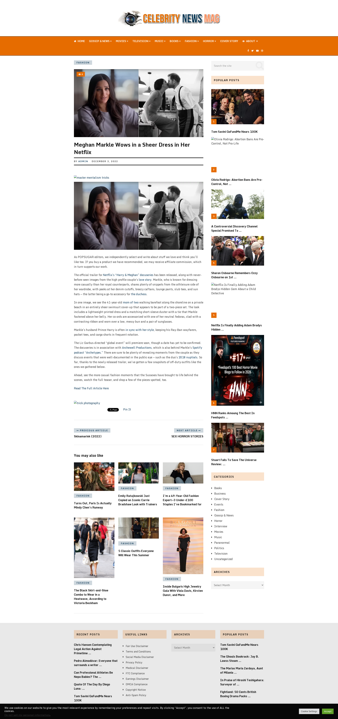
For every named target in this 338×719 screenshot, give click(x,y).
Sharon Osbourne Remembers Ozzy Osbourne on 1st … (234, 275)
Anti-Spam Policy (136, 695)
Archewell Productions (137, 347)
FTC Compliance (135, 673)
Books (174, 41)
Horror (209, 41)
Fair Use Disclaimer (137, 646)
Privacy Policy (134, 662)
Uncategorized (223, 559)
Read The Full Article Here (91, 388)
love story (145, 279)
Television (140, 41)
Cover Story (229, 41)
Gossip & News (99, 41)
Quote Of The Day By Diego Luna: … (92, 686)
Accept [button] (327, 711)
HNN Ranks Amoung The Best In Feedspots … (233, 415)
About (250, 41)
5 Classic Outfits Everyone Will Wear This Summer (136, 553)
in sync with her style (140, 330)
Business (220, 493)
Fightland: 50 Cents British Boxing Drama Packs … (238, 694)
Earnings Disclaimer (137, 679)
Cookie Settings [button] (309, 711)
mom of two (131, 302)
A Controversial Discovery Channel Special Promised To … (234, 228)
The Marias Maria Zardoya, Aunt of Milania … (241, 670)
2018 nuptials (188, 357)
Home (81, 41)
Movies (121, 41)
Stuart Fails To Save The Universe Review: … (233, 462)
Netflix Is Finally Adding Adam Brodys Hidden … (236, 327)
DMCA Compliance (137, 684)
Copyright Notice (136, 690)
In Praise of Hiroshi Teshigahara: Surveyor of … (242, 682)
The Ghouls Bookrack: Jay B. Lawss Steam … (239, 658)
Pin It (127, 409)
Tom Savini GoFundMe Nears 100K (234, 132)
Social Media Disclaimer (140, 657)
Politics (219, 548)
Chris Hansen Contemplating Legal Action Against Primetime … (93, 649)
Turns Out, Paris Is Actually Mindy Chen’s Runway (93, 505)
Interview (220, 526)
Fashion (191, 41)
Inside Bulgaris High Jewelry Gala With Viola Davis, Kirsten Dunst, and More (183, 590)
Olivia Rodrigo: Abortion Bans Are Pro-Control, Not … (236, 182)
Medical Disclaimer (137, 668)
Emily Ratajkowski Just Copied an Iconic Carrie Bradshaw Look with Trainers (137, 500)
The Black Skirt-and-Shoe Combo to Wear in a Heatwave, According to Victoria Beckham (91, 596)
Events (218, 504)
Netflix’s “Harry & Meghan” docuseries (128, 275)
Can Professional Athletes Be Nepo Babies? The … (93, 674)
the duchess (138, 294)
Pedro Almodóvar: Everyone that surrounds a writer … (96, 663)
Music (159, 41)
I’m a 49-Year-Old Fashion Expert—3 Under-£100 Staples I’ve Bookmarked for (182, 500)
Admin (83, 161)
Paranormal (222, 542)
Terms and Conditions (138, 651)
